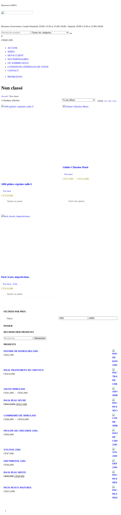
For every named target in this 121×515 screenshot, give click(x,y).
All (114, 101)
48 (109, 101)
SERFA (11, 51)
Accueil (13, 48)
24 (105, 101)
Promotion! (15, 76)
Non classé (7, 191)
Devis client (15, 55)
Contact (13, 70)
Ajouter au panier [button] (15, 201)
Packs (15, 284)
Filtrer (10, 318)
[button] (60, 38)
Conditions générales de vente (28, 67)
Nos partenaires (18, 59)
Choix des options (76, 201)
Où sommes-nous (18, 63)
